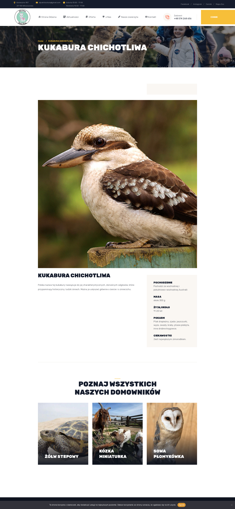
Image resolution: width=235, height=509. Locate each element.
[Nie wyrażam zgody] (231, 505)
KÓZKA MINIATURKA (112, 451)
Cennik (209, 4)
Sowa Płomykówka (169, 451)
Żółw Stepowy (61, 453)
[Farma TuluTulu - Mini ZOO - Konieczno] (22, 17)
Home (41, 41)
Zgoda (181, 505)
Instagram (197, 4)
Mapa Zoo (220, 4)
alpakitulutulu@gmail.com (49, 2)
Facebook (185, 4)
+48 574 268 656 (182, 18)
